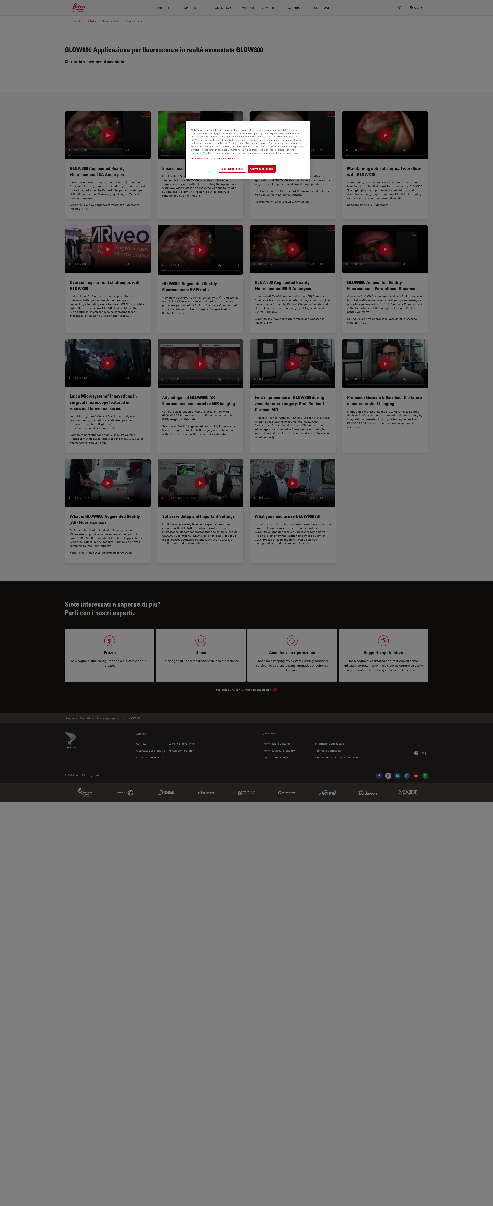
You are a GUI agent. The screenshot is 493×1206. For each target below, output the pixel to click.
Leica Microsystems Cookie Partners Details (213, 158)
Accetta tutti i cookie (261, 168)
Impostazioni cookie (232, 168)
